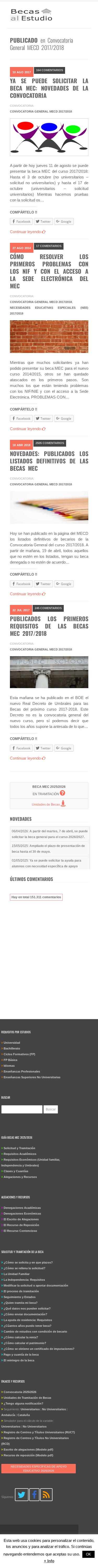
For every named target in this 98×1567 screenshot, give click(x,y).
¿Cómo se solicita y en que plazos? (28, 1262)
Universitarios (30, 1409)
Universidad (12, 1042)
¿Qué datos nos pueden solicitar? (27, 1308)
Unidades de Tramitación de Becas (27, 1397)
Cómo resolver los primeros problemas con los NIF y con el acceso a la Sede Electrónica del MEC (49, 271)
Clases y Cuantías (16, 1171)
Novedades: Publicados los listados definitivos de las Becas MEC (49, 460)
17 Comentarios (48, 246)
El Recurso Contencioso (20, 1230)
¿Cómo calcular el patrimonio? (25, 1343)
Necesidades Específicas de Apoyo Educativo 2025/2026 (39, 1468)
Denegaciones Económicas (22, 1213)
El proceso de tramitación (21, 1291)
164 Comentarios (49, 70)
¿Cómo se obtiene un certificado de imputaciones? (39, 1348)
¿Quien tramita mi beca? (21, 1302)
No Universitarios (54, 1409)
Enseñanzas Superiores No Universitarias (32, 1077)
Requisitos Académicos (20, 1153)
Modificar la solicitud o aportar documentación (36, 1285)
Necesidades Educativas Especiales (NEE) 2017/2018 (49, 310)
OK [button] (88, 1554)
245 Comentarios (48, 608)
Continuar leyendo (26, 231)
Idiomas (9, 1065)
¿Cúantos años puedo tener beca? (27, 1325)
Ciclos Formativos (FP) (19, 1054)
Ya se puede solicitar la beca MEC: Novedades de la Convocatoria (49, 87)
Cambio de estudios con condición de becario (35, 1331)
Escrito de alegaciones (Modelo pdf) (28, 1449)
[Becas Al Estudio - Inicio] (31, 15)
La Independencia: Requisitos (24, 1279)
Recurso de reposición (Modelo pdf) (28, 1455)
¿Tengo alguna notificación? (23, 1403)
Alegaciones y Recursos (20, 1176)
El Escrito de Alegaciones (21, 1219)
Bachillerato (12, 1048)
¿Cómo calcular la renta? (21, 1337)
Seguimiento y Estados (20, 1297)
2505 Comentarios (50, 443)
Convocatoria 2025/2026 (20, 1392)
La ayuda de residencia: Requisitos (28, 1320)
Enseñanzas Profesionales (22, 1071)
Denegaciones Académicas (22, 1207)
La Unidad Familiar (17, 1274)
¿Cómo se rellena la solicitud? (24, 1268)
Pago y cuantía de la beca (21, 1354)
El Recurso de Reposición (21, 1225)
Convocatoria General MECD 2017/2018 (41, 111)
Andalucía (8, 1415)
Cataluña (24, 1415)
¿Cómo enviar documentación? (25, 1314)
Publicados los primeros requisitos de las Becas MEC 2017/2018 (49, 625)
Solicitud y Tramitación (19, 1148)
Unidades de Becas (46, 804)
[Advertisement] (49, 957)
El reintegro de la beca (19, 1360)
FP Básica (10, 1059)
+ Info (49, 1561)
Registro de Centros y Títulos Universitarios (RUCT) (39, 1432)
